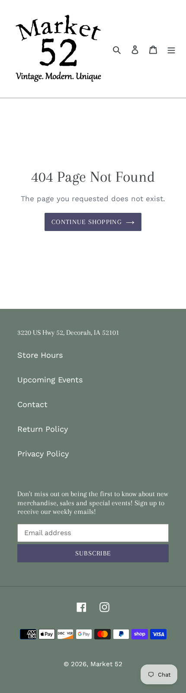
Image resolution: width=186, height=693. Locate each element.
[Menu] (171, 48)
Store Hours (40, 354)
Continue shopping (86, 222)
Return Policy (42, 428)
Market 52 (106, 664)
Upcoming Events (50, 379)
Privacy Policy (43, 453)
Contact (32, 404)
